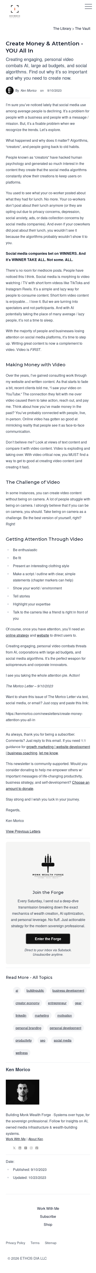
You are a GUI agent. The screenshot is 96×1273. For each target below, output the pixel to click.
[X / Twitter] (14, 1148)
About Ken (35, 1139)
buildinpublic (35, 990)
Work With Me (16, 1139)
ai (17, 990)
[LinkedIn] (20, 1148)
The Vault (82, 28)
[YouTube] (25, 1148)
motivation (64, 1015)
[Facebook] (36, 1148)
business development (68, 990)
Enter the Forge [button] (48, 938)
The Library (62, 28)
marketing (42, 1015)
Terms (35, 1243)
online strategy (17, 635)
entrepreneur (57, 1003)
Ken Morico (29, 90)
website (43, 635)
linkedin (21, 1015)
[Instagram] (31, 1148)
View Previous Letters (23, 831)
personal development (65, 1028)
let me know (48, 752)
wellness (22, 1052)
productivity (24, 1040)
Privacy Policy (15, 1243)
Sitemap (50, 1243)
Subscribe (48, 1216)
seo (42, 1040)
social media (62, 1040)
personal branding (28, 1028)
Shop (48, 1224)
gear (78, 1003)
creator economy (28, 1003)
